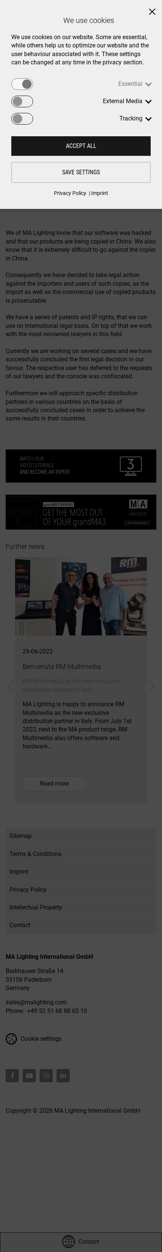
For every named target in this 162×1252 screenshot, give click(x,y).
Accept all (81, 145)
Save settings (81, 172)
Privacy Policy (70, 193)
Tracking (130, 118)
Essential (130, 83)
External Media (122, 101)
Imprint (99, 193)
